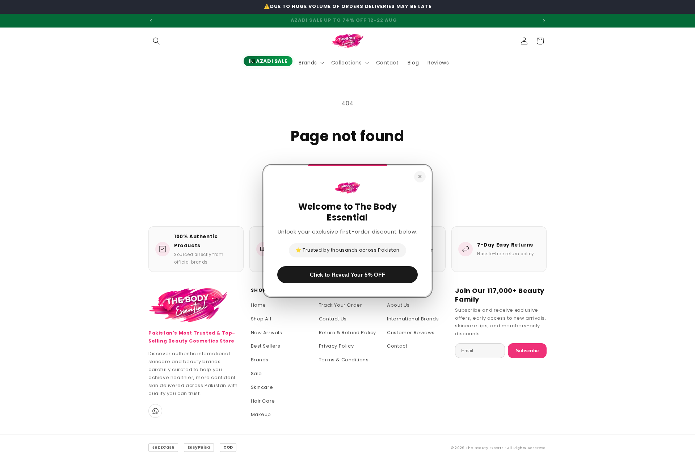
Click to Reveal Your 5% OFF (347, 275)
